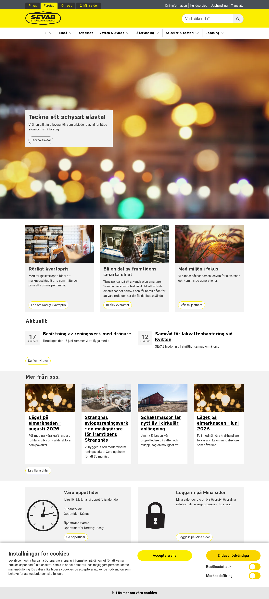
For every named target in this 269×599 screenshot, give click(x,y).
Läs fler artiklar (38, 470)
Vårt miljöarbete (191, 305)
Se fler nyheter (38, 361)
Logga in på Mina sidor (194, 537)
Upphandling (219, 5)
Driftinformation (176, 5)
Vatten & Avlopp (111, 33)
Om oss (66, 5)
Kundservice (198, 5)
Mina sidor (90, 5)
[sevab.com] (43, 18)
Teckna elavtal (41, 140)
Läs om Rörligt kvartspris (48, 305)
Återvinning (145, 33)
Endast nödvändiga (233, 555)
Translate (237, 5)
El (46, 33)
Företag (49, 5)
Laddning (212, 33)
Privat (33, 5)
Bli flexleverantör (117, 305)
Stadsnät (86, 33)
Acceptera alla (164, 555)
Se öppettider (75, 537)
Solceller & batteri (180, 33)
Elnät (63, 33)
